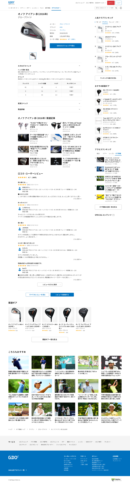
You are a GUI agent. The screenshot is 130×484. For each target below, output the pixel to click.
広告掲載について (117, 458)
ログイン (111, 3)
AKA (61, 27)
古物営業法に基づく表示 (98, 466)
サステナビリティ (68, 466)
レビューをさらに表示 (50, 284)
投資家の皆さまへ (68, 464)
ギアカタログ (55, 8)
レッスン (34, 8)
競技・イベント (71, 442)
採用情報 (66, 470)
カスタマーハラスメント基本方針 (100, 470)
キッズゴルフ (72, 444)
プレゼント (107, 442)
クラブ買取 (34, 442)
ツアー (22, 8)
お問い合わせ (83, 460)
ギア (28, 8)
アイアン (63, 30)
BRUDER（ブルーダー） (47, 444)
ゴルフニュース (54, 442)
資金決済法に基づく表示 (98, 468)
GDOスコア (89, 442)
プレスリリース (117, 460)
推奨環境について (96, 462)
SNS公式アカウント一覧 (16, 470)
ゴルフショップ (79, 3)
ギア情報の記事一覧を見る (108, 207)
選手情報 (47, 8)
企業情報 (66, 468)
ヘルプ (118, 3)
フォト (42, 8)
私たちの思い (67, 460)
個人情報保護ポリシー (97, 460)
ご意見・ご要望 (84, 464)
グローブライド (65, 24)
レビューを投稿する (62, 295)
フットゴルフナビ (61, 444)
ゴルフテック (23, 444)
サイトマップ (83, 458)
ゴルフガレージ (33, 444)
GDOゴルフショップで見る (66, 46)
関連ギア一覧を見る (49, 339)
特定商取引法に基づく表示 (98, 464)
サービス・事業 (67, 462)
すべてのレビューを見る (37, 295)
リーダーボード (12, 8)
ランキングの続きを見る (108, 78)
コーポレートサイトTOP (70, 458)
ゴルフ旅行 (98, 442)
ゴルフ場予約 (90, 3)
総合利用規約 (95, 458)
